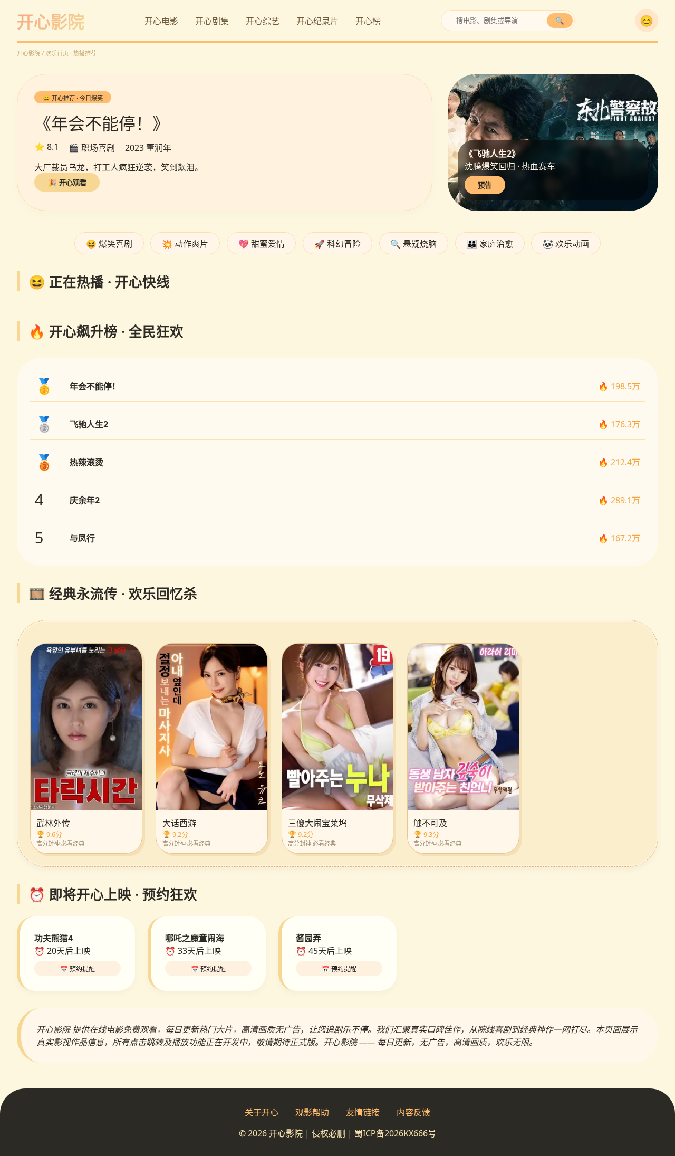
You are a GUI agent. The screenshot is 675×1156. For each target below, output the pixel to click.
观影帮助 (312, 1112)
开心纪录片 (317, 21)
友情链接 (363, 1112)
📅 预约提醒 (77, 969)
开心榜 (368, 21)
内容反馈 (413, 1112)
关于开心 (261, 1112)
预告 (484, 185)
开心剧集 (212, 21)
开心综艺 (262, 21)
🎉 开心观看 (67, 183)
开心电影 (161, 21)
